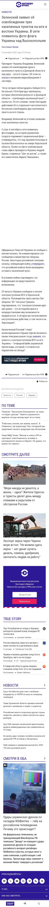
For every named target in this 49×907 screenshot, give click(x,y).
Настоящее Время (10, 47)
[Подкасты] (42, 881)
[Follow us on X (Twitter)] (10, 881)
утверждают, (38, 263)
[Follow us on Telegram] (29, 881)
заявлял (37, 336)
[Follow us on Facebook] (4, 881)
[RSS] (35, 881)
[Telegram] (24, 903)
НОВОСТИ (10, 685)
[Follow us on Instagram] (23, 881)
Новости (7, 12)
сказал (5, 77)
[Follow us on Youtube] (16, 881)
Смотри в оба (15, 758)
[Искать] (39, 903)
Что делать (39, 359)
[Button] (12, 58)
